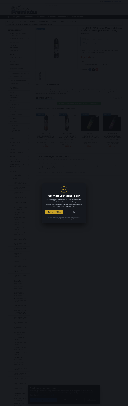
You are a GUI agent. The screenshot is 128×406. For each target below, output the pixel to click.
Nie (73, 212)
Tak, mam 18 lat (54, 212)
